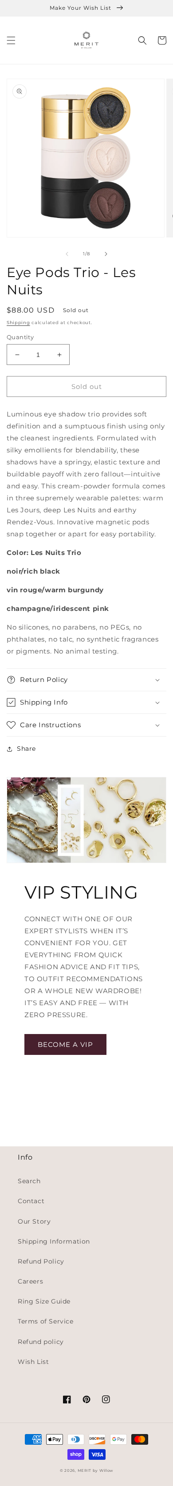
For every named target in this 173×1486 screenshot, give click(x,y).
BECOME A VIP (65, 1044)
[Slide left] (67, 254)
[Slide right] (106, 254)
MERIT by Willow (96, 1470)
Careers (30, 1281)
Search (29, 1181)
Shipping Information (54, 1241)
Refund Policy (41, 1261)
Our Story (34, 1221)
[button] (11, 40)
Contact (31, 1201)
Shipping (18, 322)
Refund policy (41, 1342)
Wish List (33, 1362)
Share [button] (26, 749)
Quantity (20, 337)
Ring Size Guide (44, 1301)
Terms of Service (46, 1321)
